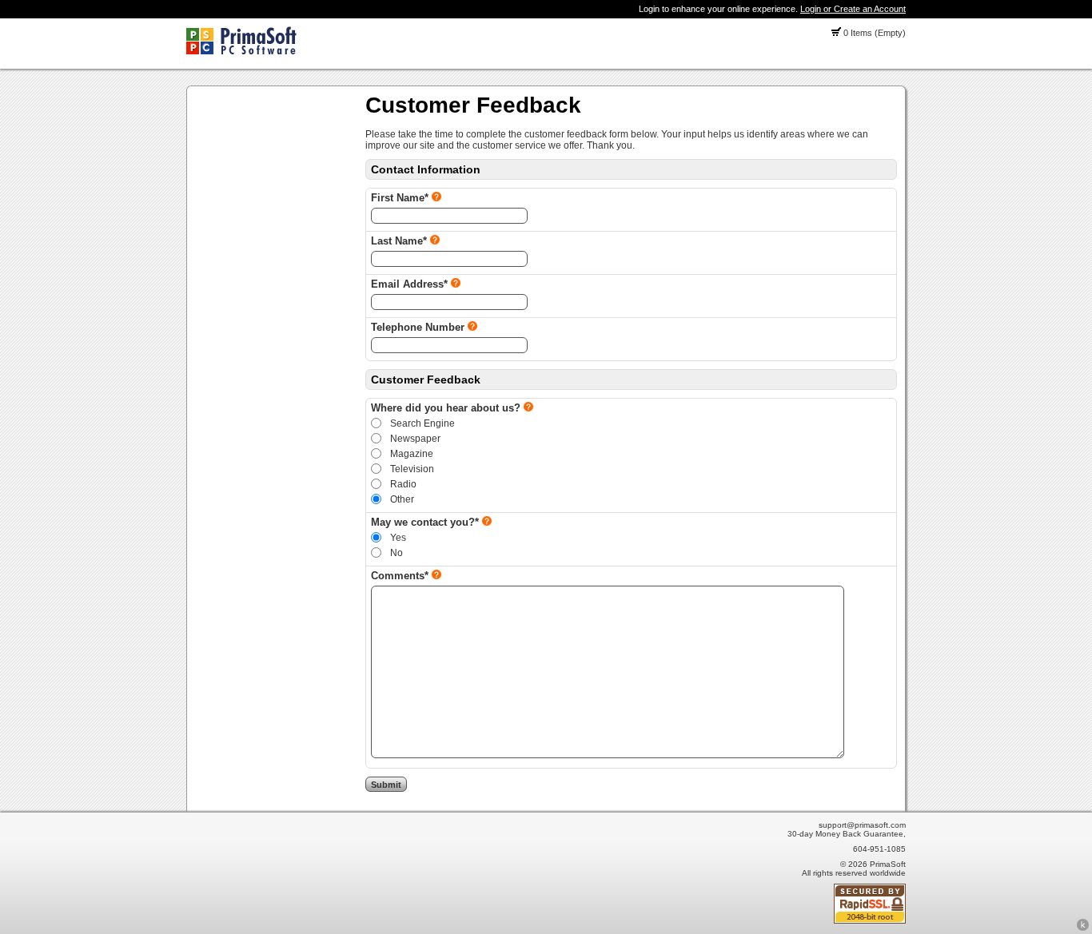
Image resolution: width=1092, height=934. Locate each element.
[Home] (241, 51)
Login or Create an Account (853, 9)
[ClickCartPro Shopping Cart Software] (1083, 928)
